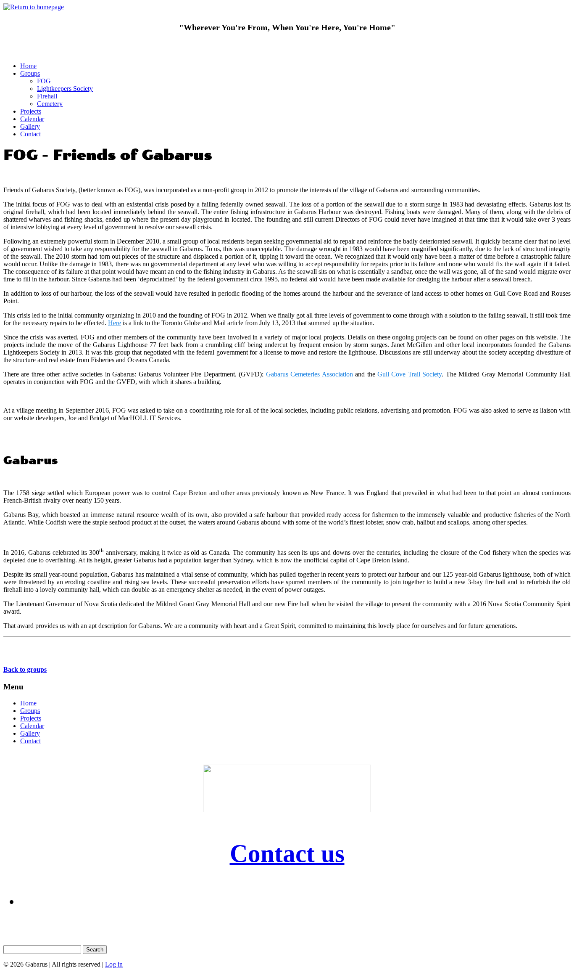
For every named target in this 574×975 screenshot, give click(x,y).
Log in (114, 964)
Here (114, 322)
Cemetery (50, 103)
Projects (30, 111)
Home (28, 65)
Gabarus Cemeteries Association (309, 374)
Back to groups (25, 669)
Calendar (32, 118)
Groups (30, 73)
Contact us (287, 853)
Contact (30, 134)
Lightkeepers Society (65, 88)
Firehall (47, 96)
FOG (44, 81)
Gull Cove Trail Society (409, 374)
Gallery (30, 126)
